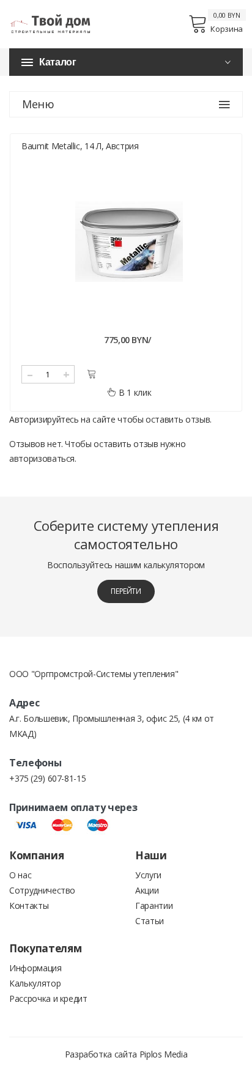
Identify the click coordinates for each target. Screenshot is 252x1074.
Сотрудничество (42, 890)
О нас (20, 875)
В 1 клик (135, 392)
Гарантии (153, 905)
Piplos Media (163, 1054)
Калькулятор (35, 983)
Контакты (28, 905)
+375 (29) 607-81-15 (47, 778)
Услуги (148, 875)
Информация (35, 968)
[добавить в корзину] (91, 374)
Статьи (149, 921)
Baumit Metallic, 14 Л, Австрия (80, 146)
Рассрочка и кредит (48, 998)
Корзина (226, 28)
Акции (146, 890)
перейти (126, 591)
